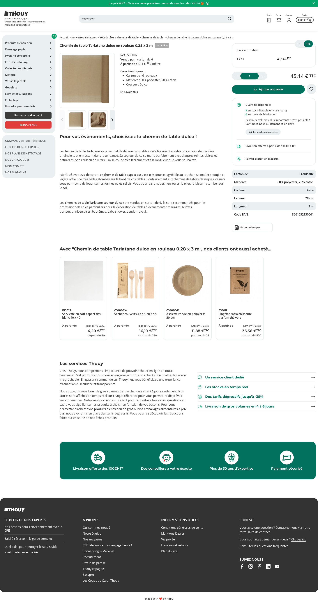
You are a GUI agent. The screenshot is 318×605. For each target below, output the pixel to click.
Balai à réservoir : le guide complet (28, 546)
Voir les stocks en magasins (263, 132)
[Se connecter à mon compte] (289, 20)
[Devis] (269, 20)
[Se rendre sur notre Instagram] (250, 566)
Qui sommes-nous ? (96, 528)
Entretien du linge (17, 62)
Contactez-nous (255, 124)
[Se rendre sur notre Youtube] (277, 566)
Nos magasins (15, 172)
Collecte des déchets (18, 68)
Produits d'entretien (18, 43)
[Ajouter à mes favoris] (311, 89)
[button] (112, 120)
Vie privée (168, 539)
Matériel (10, 74)
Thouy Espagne (93, 569)
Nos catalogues (17, 160)
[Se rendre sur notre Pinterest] (259, 566)
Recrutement (92, 557)
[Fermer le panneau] (313, 3)
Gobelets (11, 87)
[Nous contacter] (279, 20)
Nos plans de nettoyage (23, 153)
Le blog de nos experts (22, 147)
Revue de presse (94, 563)
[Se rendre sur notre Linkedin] (268, 566)
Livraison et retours (174, 545)
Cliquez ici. (298, 539)
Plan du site (169, 551)
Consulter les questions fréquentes (264, 546)
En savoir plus (129, 92)
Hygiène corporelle (17, 55)
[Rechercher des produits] (229, 19)
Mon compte (14, 166)
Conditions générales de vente (182, 528)
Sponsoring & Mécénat (98, 551)
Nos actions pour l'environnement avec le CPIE (33, 536)
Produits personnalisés (20, 106)
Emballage (12, 100)
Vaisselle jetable (15, 81)
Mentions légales (173, 533)
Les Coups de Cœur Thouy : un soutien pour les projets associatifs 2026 (31, 525)
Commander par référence (25, 141)
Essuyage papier (15, 49)
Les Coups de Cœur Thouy (101, 581)
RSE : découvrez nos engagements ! (107, 545)
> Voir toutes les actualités (21, 552)
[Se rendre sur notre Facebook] (242, 566)
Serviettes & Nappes (18, 93)
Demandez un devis (282, 124)
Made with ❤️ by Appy (159, 598)
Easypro (88, 575)
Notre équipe (92, 533)
